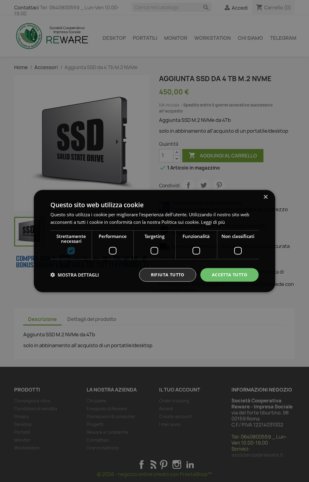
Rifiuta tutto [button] (167, 274)
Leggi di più (213, 222)
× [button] (265, 197)
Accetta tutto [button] (229, 274)
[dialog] (154, 241)
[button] (74, 274)
